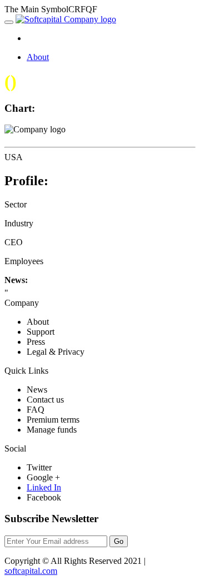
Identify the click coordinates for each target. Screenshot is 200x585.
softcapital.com (30, 571)
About (38, 57)
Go (118, 541)
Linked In (44, 487)
